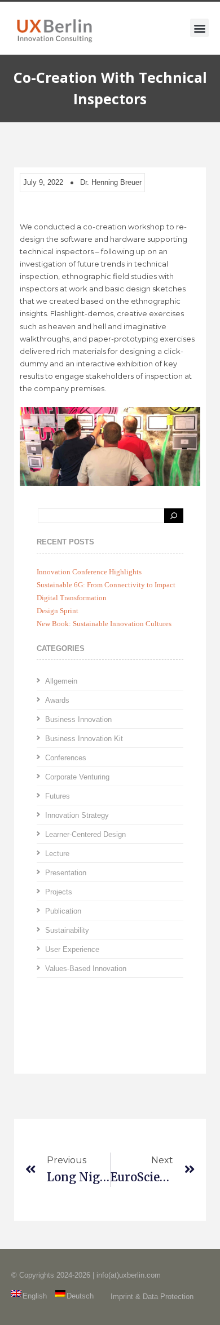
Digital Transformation (72, 597)
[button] (199, 28)
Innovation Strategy (77, 815)
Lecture (57, 853)
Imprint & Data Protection (152, 1296)
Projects (58, 892)
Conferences (65, 758)
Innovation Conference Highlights (89, 572)
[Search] (173, 515)
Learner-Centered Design (85, 834)
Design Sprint (57, 610)
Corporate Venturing (77, 777)
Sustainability (67, 930)
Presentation (65, 872)
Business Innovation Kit (84, 738)
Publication (63, 911)
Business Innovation (78, 719)
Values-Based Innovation (85, 968)
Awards (57, 700)
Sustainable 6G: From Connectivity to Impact (106, 584)
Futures (57, 796)
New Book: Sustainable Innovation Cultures (104, 623)
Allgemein (61, 681)
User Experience (72, 949)
